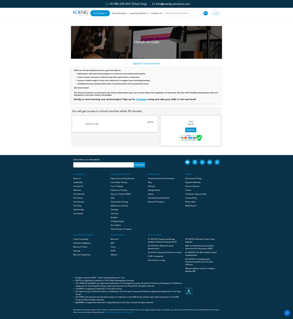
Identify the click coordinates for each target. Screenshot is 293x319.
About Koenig (119, 13)
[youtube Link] (187, 162)
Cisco (113, 247)
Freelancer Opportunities (196, 194)
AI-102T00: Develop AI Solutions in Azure (165, 252)
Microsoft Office (80, 247)
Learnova (114, 213)
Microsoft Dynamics (81, 255)
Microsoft (115, 239)
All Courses (99, 13)
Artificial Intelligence (82, 243)
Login (215, 13)
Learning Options (138, 13)
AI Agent (114, 217)
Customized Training (119, 202)
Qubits (151, 194)
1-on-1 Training (117, 186)
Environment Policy (193, 178)
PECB (113, 251)
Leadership (78, 182)
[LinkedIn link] (209, 162)
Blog (150, 182)
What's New (190, 202)
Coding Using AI (117, 221)
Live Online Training (119, 182)
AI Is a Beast (116, 225)
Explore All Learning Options (122, 178)
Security (76, 251)
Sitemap (151, 186)
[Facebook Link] (194, 162)
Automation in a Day (156, 260)
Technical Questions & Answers (161, 178)
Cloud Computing (80, 239)
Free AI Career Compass (121, 229)
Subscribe (139, 165)
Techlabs (114, 210)
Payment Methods (193, 182)
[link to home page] (80, 13)
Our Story (77, 206)
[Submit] (205, 13)
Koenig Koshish (154, 190)
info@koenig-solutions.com (173, 3)
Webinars (77, 190)
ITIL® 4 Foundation (155, 256)
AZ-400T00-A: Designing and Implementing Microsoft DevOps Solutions (199, 262)
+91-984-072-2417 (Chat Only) (128, 3)
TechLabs (141, 99)
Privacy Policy (191, 198)
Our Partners (78, 202)
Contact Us (156, 13)
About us (77, 178)
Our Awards (78, 213)
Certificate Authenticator (159, 198)
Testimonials (78, 210)
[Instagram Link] (202, 162)
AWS (112, 243)
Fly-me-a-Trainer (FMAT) (121, 194)
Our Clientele (79, 194)
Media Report (191, 206)
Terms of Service (192, 186)
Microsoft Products (156, 202)
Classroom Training (119, 190)
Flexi (112, 198)
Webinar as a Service (119, 206)
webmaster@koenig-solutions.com (119, 312)
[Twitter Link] (217, 162)
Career (188, 190)
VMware (114, 255)
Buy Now (191, 130)
